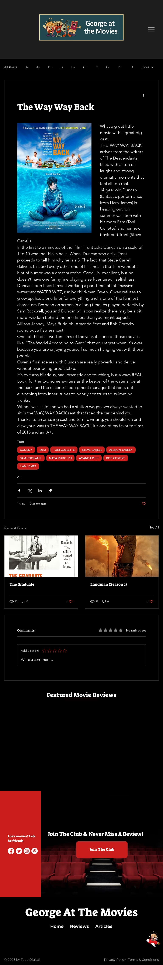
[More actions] (143, 95)
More (145, 67)
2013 (42, 449)
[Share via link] (50, 491)
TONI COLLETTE (64, 449)
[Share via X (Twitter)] (30, 491)
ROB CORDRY (115, 458)
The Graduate (22, 584)
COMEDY (26, 449)
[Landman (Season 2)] (122, 556)
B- (73, 67)
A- (37, 67)
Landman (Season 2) (108, 584)
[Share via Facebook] (19, 491)
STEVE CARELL (92, 449)
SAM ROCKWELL (31, 458)
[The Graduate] (41, 556)
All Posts (10, 67)
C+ (85, 67)
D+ (120, 67)
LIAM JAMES (28, 466)
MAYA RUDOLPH (60, 458)
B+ (50, 67)
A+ (19, 477)
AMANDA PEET (89, 458)
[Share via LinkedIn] (40, 491)
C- (107, 67)
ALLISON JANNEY (121, 449)
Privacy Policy (115, 960)
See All (154, 527)
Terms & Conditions (143, 960)
